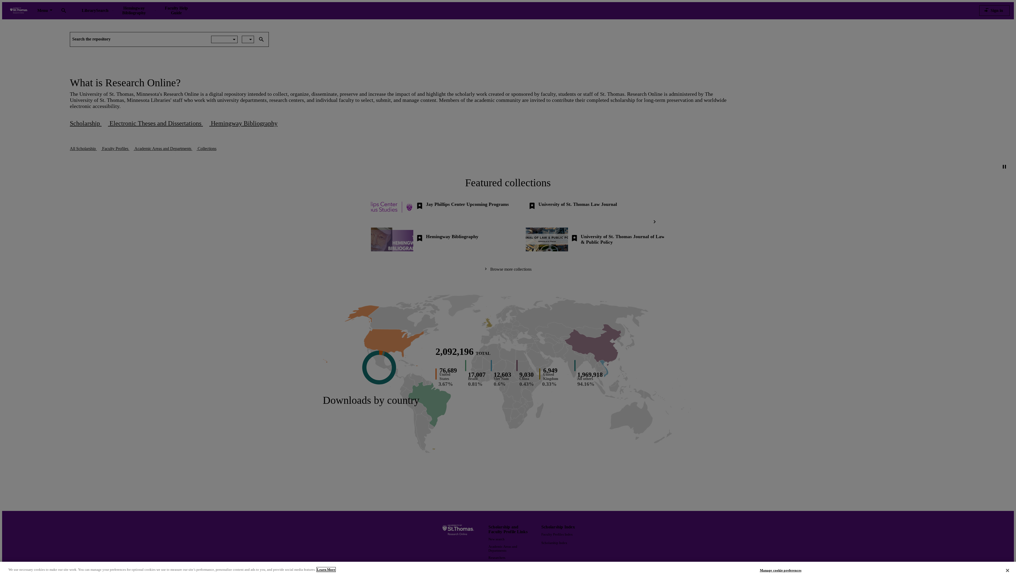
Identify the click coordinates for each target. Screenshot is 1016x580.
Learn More (326, 570)
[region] (508, 571)
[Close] (1007, 570)
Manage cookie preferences (780, 570)
